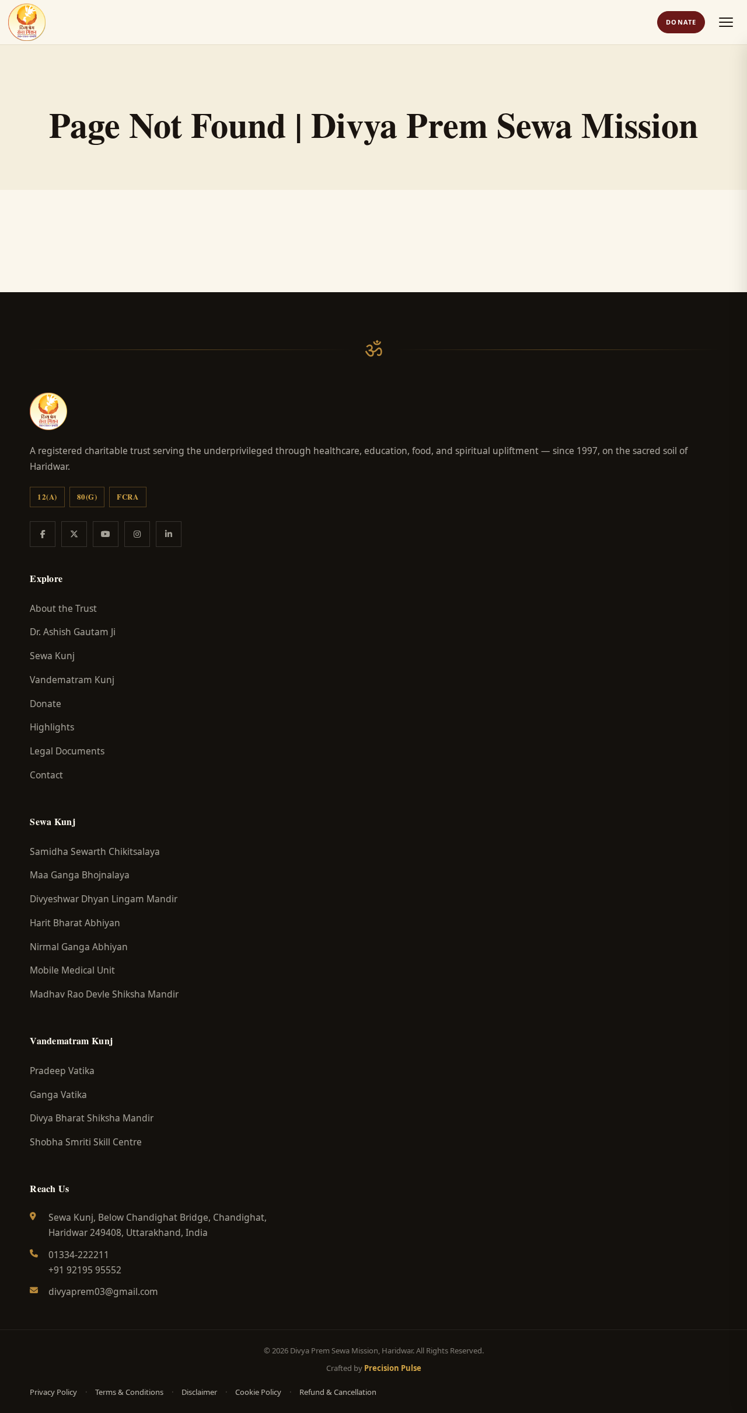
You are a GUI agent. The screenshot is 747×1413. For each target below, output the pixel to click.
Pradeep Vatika (62, 1070)
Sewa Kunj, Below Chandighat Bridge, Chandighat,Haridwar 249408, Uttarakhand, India (157, 1225)
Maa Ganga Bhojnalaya (80, 874)
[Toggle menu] (726, 22)
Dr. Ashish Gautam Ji (73, 631)
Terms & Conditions (129, 1392)
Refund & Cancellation (337, 1392)
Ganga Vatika (58, 1094)
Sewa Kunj (52, 655)
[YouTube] (105, 534)
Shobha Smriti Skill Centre (86, 1141)
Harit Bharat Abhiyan (75, 922)
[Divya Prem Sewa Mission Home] (27, 22)
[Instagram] (137, 534)
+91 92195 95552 (84, 1269)
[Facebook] (42, 534)
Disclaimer (199, 1392)
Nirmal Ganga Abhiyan (79, 946)
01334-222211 (78, 1254)
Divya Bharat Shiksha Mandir (91, 1117)
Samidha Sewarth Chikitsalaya (95, 851)
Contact (46, 774)
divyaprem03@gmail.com (103, 1291)
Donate (681, 22)
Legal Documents (67, 750)
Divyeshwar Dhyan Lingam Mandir (103, 898)
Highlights (52, 727)
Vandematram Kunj (72, 679)
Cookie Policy (258, 1392)
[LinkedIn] (168, 534)
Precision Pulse (392, 1368)
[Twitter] (74, 534)
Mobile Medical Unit (72, 970)
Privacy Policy (53, 1392)
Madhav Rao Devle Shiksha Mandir (104, 994)
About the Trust (63, 608)
